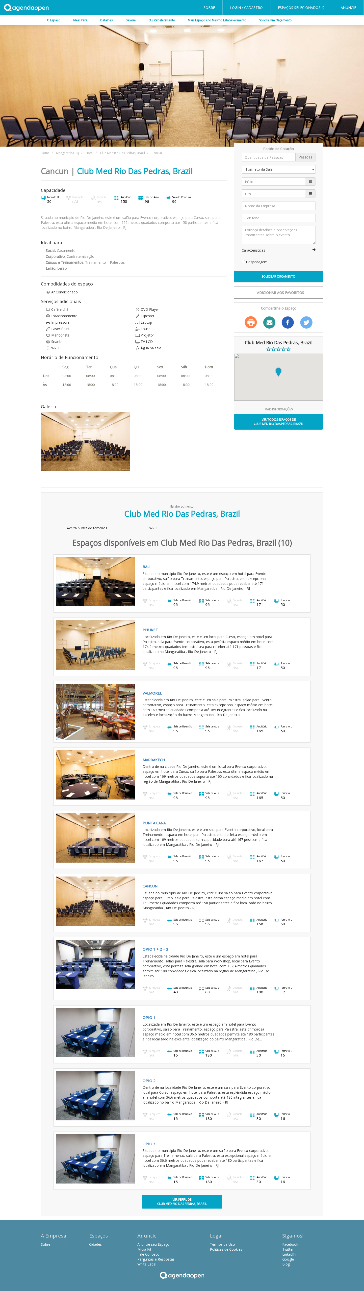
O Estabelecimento (162, 20)
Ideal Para (80, 20)
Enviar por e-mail (269, 322)
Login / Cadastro (246, 7)
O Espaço (53, 20)
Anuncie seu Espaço (153, 1244)
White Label (146, 1264)
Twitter (306, 322)
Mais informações (279, 409)
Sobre (209, 7)
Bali (147, 566)
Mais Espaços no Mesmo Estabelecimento (217, 20)
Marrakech (154, 759)
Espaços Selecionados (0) (302, 7)
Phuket (150, 629)
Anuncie (348, 7)
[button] (62, 712)
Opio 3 (149, 1143)
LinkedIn (289, 1254)
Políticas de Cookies (226, 1249)
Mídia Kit (144, 1249)
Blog (286, 1264)
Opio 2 (149, 1080)
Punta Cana (154, 822)
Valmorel (152, 693)
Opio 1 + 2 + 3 (155, 949)
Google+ (289, 1259)
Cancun (150, 885)
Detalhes (106, 20)
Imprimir (251, 322)
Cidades (95, 1244)
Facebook (288, 322)
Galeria (131, 20)
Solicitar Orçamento (278, 276)
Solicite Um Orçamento (275, 20)
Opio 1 (149, 1017)
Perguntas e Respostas (156, 1259)
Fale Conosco (148, 1254)
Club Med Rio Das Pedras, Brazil (135, 171)
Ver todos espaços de (278, 421)
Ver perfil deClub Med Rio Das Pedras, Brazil (182, 1201)
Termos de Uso (222, 1244)
